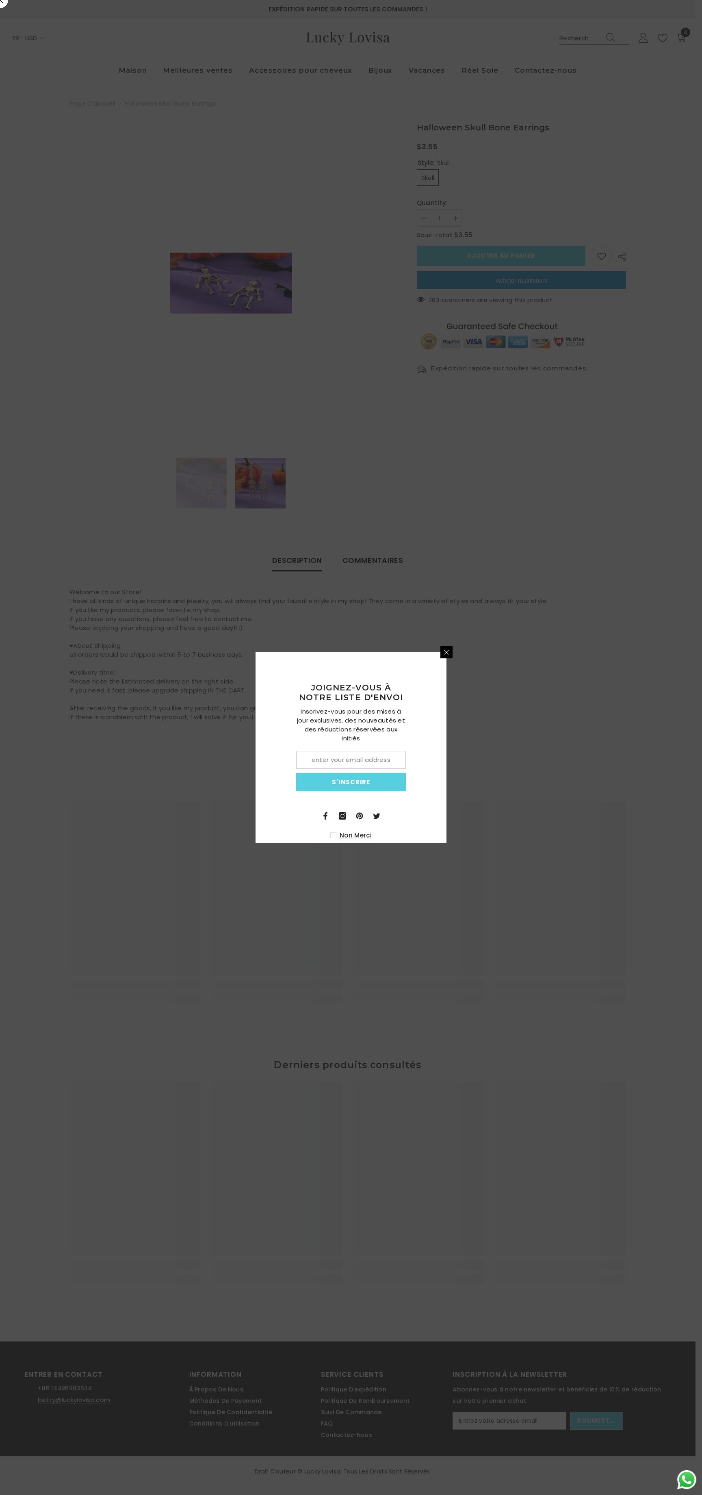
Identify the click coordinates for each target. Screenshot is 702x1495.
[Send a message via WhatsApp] (687, 1480)
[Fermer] (542, 652)
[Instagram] (437, 815)
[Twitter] (472, 815)
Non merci (451, 835)
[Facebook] (420, 815)
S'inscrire (446, 781)
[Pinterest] (455, 815)
